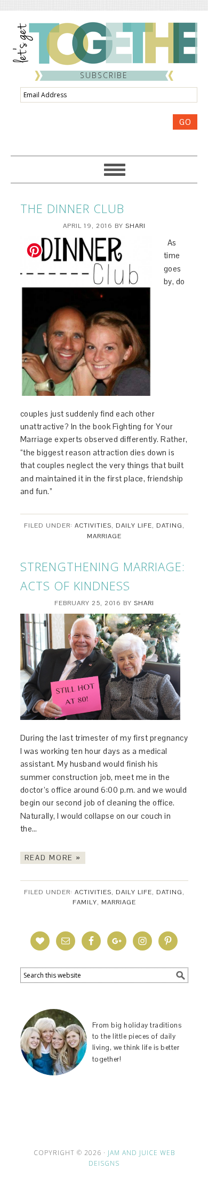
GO (185, 122)
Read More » (53, 857)
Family (85, 902)
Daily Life (134, 525)
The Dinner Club (72, 208)
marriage (104, 536)
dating (169, 525)
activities (93, 525)
